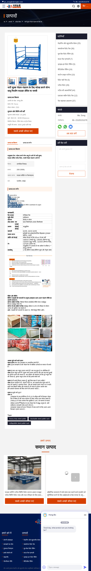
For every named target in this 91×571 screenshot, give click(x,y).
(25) (69, 43)
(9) (65, 54)
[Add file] (44, 567)
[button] (44, 79)
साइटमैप (6, 557)
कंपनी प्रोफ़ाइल (8, 540)
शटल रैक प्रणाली (29, 553)
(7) (65, 59)
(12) (67, 96)
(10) (66, 75)
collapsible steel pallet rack (19, 423)
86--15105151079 (82, 2)
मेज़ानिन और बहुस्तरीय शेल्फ (32, 540)
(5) (66, 64)
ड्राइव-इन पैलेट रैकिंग (30, 557)
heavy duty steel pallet (17, 419)
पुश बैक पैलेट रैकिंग (29, 548)
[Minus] (85, 514)
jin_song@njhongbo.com (13, 2)
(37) (66, 101)
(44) (66, 90)
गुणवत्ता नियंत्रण (8, 548)
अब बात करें (71, 133)
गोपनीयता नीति (8, 561)
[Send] (85, 567)
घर (4, 22)
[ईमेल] (70, 126)
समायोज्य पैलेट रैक (29, 544)
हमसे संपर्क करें (8, 553)
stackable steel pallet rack (40, 419)
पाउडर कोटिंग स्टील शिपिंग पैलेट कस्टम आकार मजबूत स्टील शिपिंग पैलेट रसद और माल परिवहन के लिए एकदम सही (23, 493)
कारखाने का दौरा (8, 544)
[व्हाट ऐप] (65, 126)
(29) (63, 85)
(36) (66, 49)
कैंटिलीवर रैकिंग (28, 561)
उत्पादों (10, 22)
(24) (65, 69)
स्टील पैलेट (18, 22)
